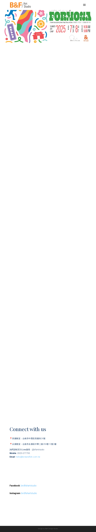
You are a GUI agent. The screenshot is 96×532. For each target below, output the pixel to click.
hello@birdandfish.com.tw (28, 457)
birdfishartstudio (28, 485)
